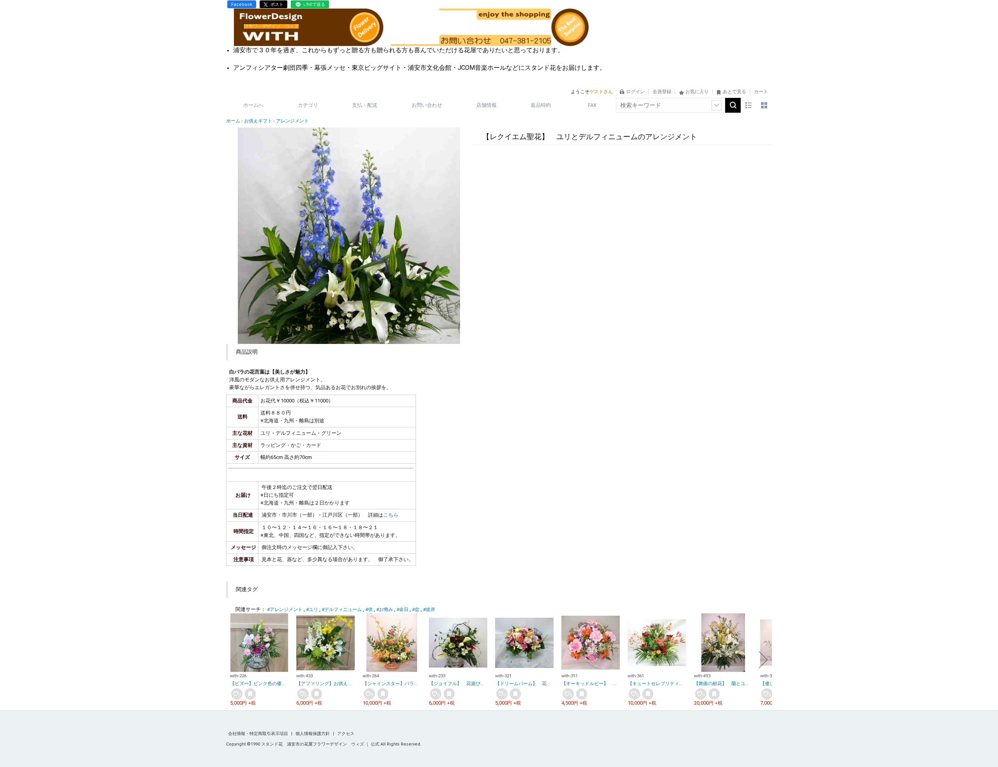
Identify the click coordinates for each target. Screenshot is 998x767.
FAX (592, 105)
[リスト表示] (748, 105)
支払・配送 (364, 105)
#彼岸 (429, 609)
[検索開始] (733, 105)
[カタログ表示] (764, 105)
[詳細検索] (716, 105)
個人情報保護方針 (313, 733)
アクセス (345, 733)
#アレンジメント (285, 609)
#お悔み (384, 609)
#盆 (415, 609)
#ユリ (312, 609)
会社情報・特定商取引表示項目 (258, 733)
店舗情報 (486, 105)
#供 (369, 609)
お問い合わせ (427, 105)
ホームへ (253, 105)
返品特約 (541, 105)
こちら (390, 515)
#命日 (402, 609)
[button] (234, 659)
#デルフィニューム (342, 609)
